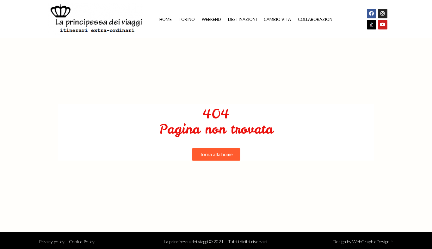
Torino (187, 19)
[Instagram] (382, 13)
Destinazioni (242, 19)
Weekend (211, 19)
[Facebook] (371, 13)
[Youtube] (382, 24)
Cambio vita (277, 19)
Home (165, 19)
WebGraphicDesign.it (372, 241)
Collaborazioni (316, 19)
